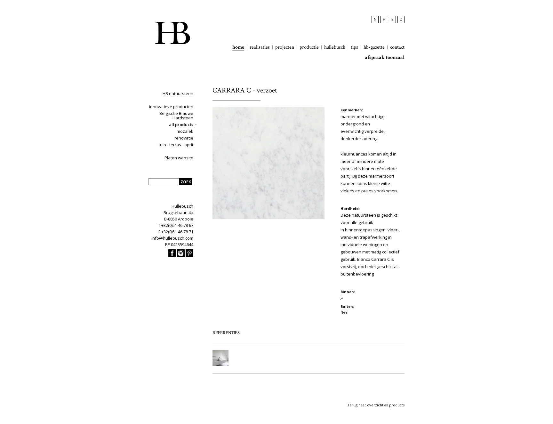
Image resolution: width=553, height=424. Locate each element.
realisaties (260, 47)
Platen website (178, 158)
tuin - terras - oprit (176, 144)
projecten (284, 47)
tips (354, 47)
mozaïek (185, 131)
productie (309, 47)
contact (397, 47)
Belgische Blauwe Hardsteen (176, 115)
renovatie (183, 138)
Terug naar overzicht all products (376, 405)
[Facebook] (172, 255)
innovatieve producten (171, 106)
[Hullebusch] (172, 33)
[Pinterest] (189, 255)
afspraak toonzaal (385, 58)
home (238, 47)
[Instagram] (181, 255)
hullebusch (334, 47)
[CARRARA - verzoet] (220, 364)
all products (181, 124)
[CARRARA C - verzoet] (268, 217)
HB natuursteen (178, 93)
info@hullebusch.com (172, 238)
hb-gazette (374, 47)
